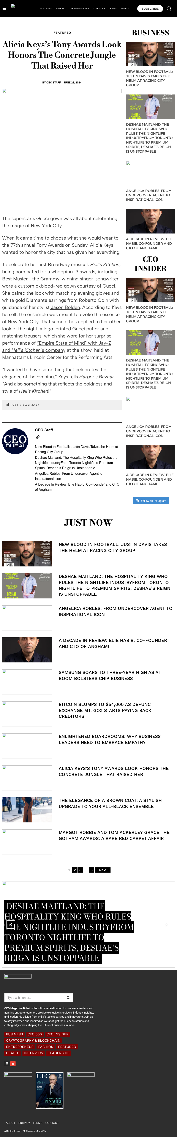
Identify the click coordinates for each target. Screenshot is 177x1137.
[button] (169, 9)
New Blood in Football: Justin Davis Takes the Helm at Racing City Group (76, 449)
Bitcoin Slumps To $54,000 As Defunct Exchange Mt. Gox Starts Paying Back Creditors (106, 710)
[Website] (38, 437)
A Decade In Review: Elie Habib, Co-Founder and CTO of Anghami (77, 487)
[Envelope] (13, 1063)
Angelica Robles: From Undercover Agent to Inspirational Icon (68, 476)
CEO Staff (53, 82)
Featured (62, 33)
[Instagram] (6, 1063)
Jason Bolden (65, 307)
